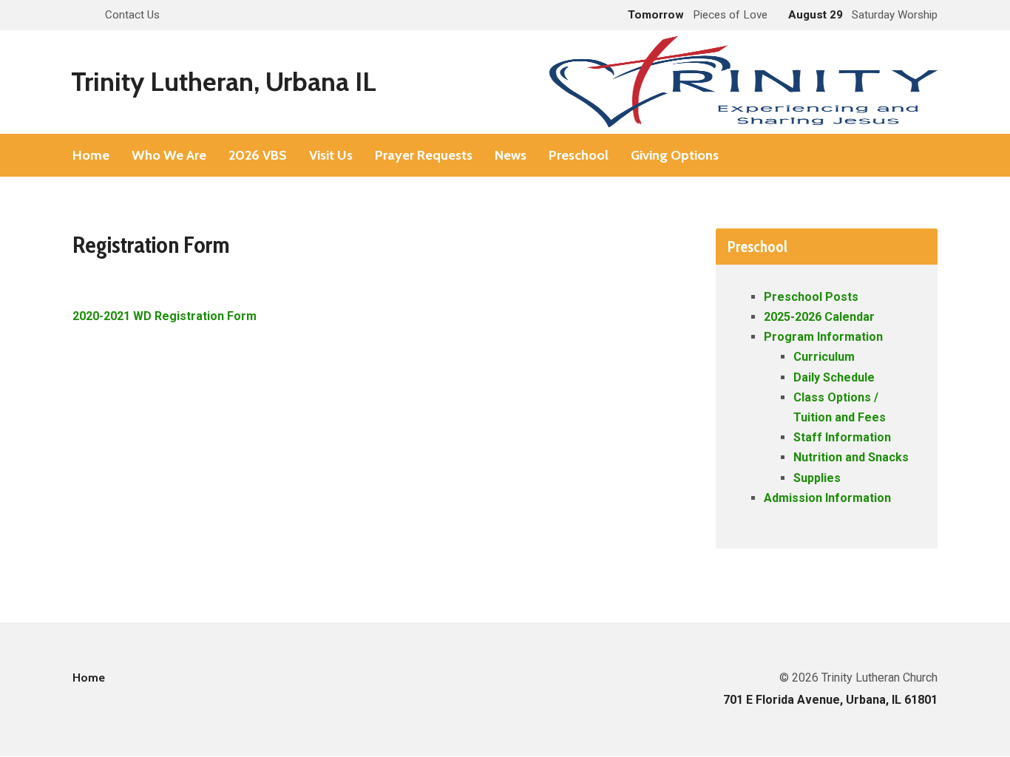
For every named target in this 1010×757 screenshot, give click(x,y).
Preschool (579, 155)
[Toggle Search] (77, 16)
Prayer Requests (423, 155)
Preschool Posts (811, 297)
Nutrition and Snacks (851, 457)
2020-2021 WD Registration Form (164, 316)
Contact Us (132, 14)
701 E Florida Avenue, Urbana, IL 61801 (830, 700)
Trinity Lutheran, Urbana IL (223, 81)
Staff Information (842, 437)
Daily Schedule (834, 377)
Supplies (817, 478)
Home (90, 155)
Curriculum (824, 357)
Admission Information (827, 498)
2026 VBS (257, 155)
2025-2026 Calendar (819, 317)
